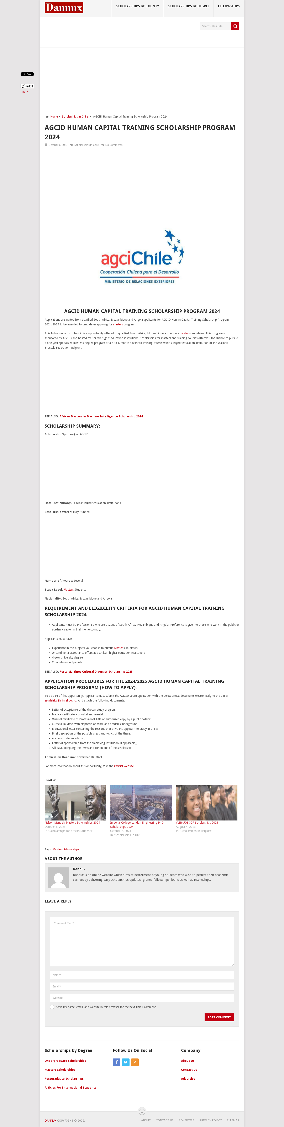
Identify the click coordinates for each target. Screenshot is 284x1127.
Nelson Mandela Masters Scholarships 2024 (72, 822)
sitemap (233, 1120)
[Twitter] (126, 1062)
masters (118, 324)
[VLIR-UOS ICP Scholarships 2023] (206, 802)
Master (118, 648)
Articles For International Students (70, 1087)
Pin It (24, 92)
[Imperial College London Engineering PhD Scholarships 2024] (141, 802)
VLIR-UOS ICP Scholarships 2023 (197, 822)
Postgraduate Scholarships (64, 1078)
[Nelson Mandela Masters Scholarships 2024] (75, 802)
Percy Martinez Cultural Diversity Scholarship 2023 (96, 671)
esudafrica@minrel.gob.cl (60, 700)
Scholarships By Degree (188, 6)
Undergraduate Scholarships (65, 1060)
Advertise (188, 1078)
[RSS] (135, 1062)
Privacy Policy (210, 1120)
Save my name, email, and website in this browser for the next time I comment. (106, 1007)
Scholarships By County (137, 6)
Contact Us (189, 1069)
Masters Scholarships (66, 849)
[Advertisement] (120, 31)
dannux (79, 869)
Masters (69, 589)
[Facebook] (116, 1062)
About (146, 1120)
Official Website (124, 766)
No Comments (113, 144)
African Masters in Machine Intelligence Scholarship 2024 (101, 416)
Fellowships (229, 6)
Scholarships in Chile (86, 144)
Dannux (50, 1120)
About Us (187, 1060)
